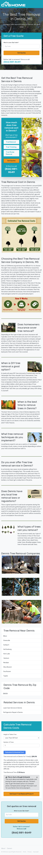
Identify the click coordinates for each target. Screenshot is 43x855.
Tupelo (5, 676)
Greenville (6, 640)
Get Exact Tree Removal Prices (21, 794)
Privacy (30, 852)
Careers (9, 848)
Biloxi (5, 636)
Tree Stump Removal (10, 153)
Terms (24, 852)
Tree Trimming (11, 147)
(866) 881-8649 (12, 62)
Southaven (7, 671)
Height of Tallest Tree (10, 734)
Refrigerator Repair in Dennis (13, 712)
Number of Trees (9, 742)
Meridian (6, 663)
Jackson (6, 658)
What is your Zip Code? (11, 42)
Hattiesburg (7, 649)
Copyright (36, 852)
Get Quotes (21, 53)
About (3, 848)
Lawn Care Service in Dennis (12, 708)
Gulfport (6, 645)
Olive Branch (7, 667)
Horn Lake (6, 654)
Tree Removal (11, 142)
